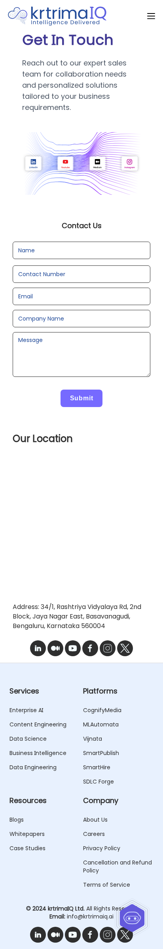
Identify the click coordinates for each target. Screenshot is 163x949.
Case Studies (27, 848)
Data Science (28, 739)
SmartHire (96, 767)
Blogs (16, 820)
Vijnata (92, 739)
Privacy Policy (101, 848)
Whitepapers (27, 834)
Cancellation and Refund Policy (117, 866)
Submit (81, 398)
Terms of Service (106, 885)
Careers (94, 834)
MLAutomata (101, 724)
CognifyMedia (102, 710)
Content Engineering (37, 724)
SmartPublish (101, 753)
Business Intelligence (37, 753)
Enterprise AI (26, 710)
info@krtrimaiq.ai (90, 916)
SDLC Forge (98, 782)
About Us (95, 820)
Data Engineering (33, 767)
